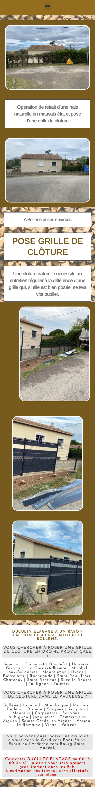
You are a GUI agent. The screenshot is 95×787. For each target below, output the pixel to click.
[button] (48, 6)
